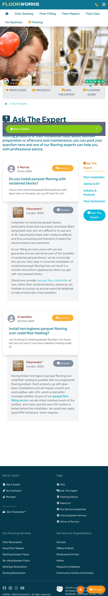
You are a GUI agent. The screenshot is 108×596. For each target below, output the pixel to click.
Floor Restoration (94, 201)
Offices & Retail (65, 548)
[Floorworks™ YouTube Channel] (22, 588)
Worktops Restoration (15, 566)
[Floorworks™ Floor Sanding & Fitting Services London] (21, 4)
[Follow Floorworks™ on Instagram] (16, 588)
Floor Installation (94, 177)
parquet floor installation (52, 280)
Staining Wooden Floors (16, 554)
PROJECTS (43, 90)
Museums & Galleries (68, 566)
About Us (65, 503)
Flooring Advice (69, 496)
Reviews (11, 496)
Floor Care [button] (93, 13)
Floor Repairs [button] (71, 13)
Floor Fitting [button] (48, 13)
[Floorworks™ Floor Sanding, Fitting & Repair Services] (7, 13)
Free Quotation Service (73, 515)
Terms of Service (69, 521)
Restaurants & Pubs (68, 554)
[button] (103, 4)
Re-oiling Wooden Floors (16, 560)
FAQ (62, 484)
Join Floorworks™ (16, 512)
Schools (61, 542)
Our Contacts (13, 490)
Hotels (60, 560)
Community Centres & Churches (75, 573)
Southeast (70, 594)
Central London (73, 587)
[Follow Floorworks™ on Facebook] (5, 588)
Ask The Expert (19, 103)
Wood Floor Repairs (13, 548)
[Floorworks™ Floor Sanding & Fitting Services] (6, 103)
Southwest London (86, 594)
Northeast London (74, 591)
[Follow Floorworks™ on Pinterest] (11, 588)
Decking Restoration (14, 573)
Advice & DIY (92, 183)
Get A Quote (13, 484)
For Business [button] (13, 22)
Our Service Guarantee (73, 509)
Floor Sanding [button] (24, 13)
